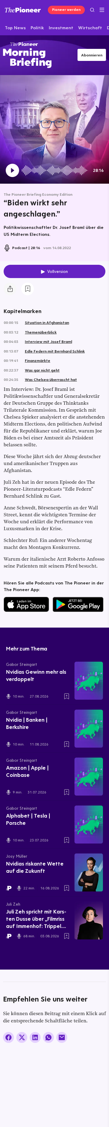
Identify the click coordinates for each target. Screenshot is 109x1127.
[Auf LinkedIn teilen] (35, 1037)
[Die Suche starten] (92, 9)
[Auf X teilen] (21, 1037)
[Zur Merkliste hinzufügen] (27, 289)
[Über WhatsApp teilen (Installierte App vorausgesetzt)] (48, 1037)
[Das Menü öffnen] (102, 10)
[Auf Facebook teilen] (8, 1037)
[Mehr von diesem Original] (27, 55)
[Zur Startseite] (23, 9)
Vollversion (57, 271)
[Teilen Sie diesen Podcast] (10, 289)
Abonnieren (91, 54)
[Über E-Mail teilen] (61, 1037)
